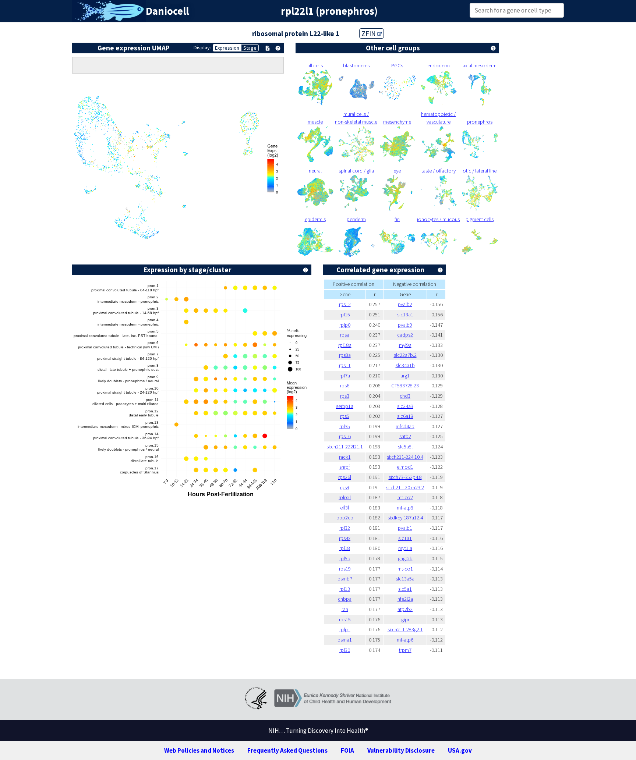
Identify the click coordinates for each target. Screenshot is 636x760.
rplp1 (344, 629)
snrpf (344, 467)
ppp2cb (344, 517)
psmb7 (345, 578)
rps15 (345, 619)
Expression (227, 48)
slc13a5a (405, 578)
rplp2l (345, 497)
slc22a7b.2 (405, 355)
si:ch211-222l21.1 (344, 446)
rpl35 (344, 426)
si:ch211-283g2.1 (405, 629)
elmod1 (405, 467)
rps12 (345, 304)
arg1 (405, 375)
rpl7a (344, 375)
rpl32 (344, 528)
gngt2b (405, 558)
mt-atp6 (405, 639)
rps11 (345, 365)
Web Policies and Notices (199, 750)
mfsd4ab (405, 426)
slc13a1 (405, 314)
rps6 (344, 385)
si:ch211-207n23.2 (405, 487)
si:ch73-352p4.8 (405, 477)
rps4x (344, 538)
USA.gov (460, 750)
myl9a (405, 345)
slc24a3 (405, 406)
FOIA (347, 750)
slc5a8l (405, 446)
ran (345, 609)
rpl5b (344, 558)
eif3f (344, 507)
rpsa (344, 334)
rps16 (345, 436)
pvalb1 (405, 528)
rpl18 (344, 548)
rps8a (345, 355)
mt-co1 (405, 568)
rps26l (344, 477)
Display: (202, 47)
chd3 (405, 396)
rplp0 (344, 325)
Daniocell (167, 11)
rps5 (344, 416)
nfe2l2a (405, 599)
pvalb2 (405, 304)
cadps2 (405, 334)
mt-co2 (405, 497)
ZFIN (369, 33)
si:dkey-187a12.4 (405, 517)
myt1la (405, 548)
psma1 (345, 639)
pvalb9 (405, 325)
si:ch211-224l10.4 (405, 457)
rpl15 (344, 314)
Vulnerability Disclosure (401, 750)
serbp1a (344, 406)
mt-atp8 (405, 507)
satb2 (405, 436)
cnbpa (344, 599)
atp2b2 (405, 609)
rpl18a (344, 345)
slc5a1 (405, 589)
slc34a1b (405, 365)
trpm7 (405, 650)
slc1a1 (405, 538)
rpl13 (344, 589)
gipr (405, 619)
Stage (250, 48)
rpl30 (344, 650)
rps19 (345, 568)
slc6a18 (405, 416)
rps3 (344, 396)
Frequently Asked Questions (287, 750)
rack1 (345, 457)
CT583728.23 (405, 385)
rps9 (344, 487)
